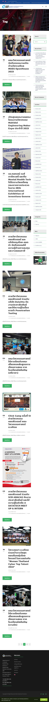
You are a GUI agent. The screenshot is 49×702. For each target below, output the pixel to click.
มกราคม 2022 (38, 190)
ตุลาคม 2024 (37, 125)
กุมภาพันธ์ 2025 (38, 118)
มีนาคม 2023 (37, 161)
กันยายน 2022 (38, 174)
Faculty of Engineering (12, 1)
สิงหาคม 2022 (38, 177)
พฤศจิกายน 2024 (38, 122)
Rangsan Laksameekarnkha (18, 76)
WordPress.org (38, 245)
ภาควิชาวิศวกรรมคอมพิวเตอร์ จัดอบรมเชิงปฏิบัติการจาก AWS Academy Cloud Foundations (40, 71)
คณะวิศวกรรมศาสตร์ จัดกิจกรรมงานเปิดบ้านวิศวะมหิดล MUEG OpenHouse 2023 (19, 65)
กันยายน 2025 (38, 112)
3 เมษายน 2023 (11, 430)
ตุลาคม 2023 (37, 148)
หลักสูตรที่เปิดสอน (18, 664)
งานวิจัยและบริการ (18, 2)
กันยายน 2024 (38, 128)
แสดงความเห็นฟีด (38, 242)
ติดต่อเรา (16, 672)
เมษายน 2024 (38, 141)
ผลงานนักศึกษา (7, 2)
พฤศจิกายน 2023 (38, 144)
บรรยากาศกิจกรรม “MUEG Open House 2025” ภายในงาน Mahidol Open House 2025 (40, 63)
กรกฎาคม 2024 (38, 131)
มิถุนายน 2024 (38, 135)
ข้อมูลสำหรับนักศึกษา (26, 2)
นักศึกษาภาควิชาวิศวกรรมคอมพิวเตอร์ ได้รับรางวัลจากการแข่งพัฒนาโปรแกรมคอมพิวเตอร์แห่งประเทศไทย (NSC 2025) (40, 79)
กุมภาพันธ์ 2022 (38, 187)
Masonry (37, 224)
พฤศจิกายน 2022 (38, 170)
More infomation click (6, 700)
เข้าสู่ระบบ (37, 235)
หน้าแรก (16, 659)
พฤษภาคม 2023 (38, 154)
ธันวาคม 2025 (38, 109)
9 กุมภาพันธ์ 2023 (12, 511)
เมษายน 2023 (38, 157)
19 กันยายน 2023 (12, 74)
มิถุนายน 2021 (38, 203)
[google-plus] (43, 694)
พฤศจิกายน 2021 (38, 193)
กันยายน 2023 (38, 151)
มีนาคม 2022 (37, 183)
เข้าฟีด (36, 239)
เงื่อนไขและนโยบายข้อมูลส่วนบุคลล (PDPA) (38, 2)
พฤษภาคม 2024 (38, 138)
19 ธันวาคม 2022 (12, 570)
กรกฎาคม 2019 (38, 210)
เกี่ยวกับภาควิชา (17, 662)
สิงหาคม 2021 (38, 197)
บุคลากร (16, 670)
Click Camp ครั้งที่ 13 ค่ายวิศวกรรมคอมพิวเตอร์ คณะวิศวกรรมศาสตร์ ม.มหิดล (19, 421)
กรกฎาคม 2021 (38, 200)
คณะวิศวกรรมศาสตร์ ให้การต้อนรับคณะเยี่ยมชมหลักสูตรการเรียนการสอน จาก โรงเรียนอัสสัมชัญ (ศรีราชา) (19, 366)
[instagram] (45, 694)
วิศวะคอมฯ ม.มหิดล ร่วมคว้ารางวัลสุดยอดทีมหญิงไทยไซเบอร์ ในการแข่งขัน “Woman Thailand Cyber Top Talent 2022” (19, 558)
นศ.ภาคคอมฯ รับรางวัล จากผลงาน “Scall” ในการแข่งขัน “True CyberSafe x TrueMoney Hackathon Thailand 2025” (40, 55)
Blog (28, 76)
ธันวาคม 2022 (38, 167)
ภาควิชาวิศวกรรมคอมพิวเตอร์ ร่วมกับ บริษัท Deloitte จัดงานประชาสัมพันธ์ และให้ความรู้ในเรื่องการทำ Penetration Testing (19, 304)
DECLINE (36, 699)
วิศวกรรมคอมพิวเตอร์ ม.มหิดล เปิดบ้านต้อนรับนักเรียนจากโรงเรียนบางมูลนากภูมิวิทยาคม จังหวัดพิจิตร (40, 88)
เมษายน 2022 (38, 180)
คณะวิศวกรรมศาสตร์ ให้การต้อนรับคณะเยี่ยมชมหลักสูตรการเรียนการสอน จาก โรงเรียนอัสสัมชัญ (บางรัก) (19, 618)
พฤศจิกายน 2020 (38, 206)
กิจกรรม (12, 2)
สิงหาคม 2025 (38, 115)
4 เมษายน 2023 (11, 316)
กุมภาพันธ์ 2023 (38, 164)
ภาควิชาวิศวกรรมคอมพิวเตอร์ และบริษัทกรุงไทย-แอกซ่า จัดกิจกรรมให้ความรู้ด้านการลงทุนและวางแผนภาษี (19, 244)
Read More (7, 84)
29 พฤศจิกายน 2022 (12, 628)
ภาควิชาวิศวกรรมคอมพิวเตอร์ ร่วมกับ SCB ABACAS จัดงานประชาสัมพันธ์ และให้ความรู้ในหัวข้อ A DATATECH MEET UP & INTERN (19, 500)
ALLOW (43, 699)
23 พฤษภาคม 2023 (12, 131)
